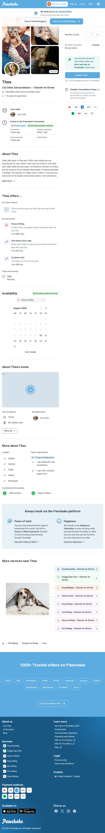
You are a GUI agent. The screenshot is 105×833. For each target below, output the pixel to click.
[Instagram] (68, 811)
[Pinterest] (74, 811)
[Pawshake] (10, 4)
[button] (82, 63)
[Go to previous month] (40, 308)
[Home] (3, 643)
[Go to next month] (45, 308)
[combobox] (30, 300)
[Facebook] (56, 811)
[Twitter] (62, 811)
